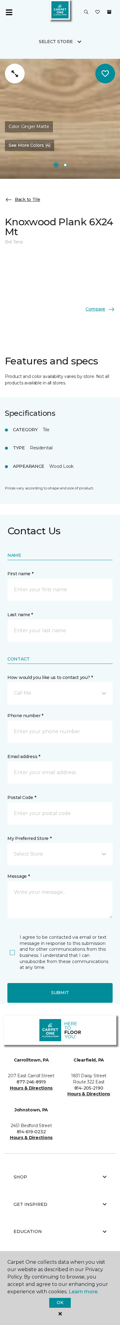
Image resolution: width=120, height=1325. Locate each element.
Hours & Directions (31, 1088)
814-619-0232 (31, 1131)
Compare (95, 309)
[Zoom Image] (15, 73)
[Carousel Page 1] (56, 165)
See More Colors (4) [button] (29, 145)
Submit (60, 992)
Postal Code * (21, 797)
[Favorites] (97, 12)
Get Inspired (30, 1204)
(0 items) (109, 12)
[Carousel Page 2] (65, 165)
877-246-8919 (31, 1082)
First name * (20, 574)
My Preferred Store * (29, 838)
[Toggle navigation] (9, 12)
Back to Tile (27, 199)
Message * (18, 876)
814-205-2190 (88, 1088)
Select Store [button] (56, 41)
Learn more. (83, 1292)
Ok (60, 1302)
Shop (20, 1177)
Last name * (20, 614)
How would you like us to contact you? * (50, 677)
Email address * (23, 756)
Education (28, 1231)
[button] (86, 12)
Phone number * (25, 715)
